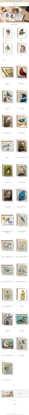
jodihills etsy (15, 404)
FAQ (14, 401)
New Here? (14, 412)
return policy (14, 400)
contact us (14, 403)
